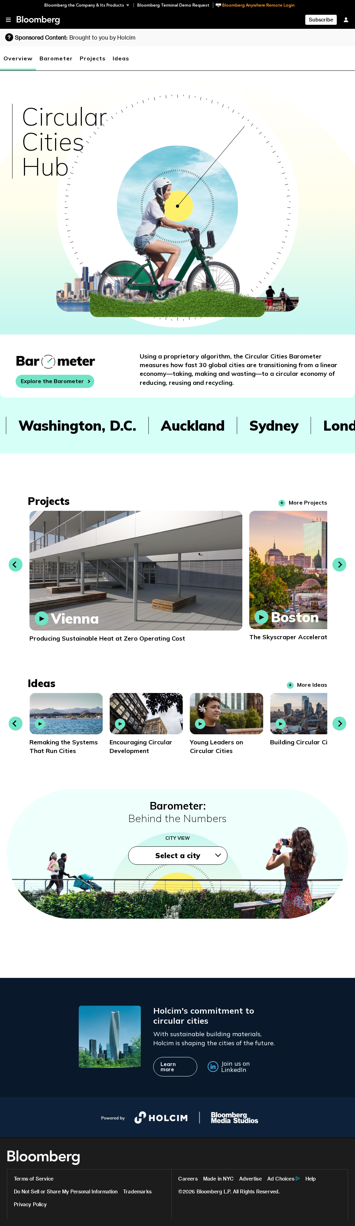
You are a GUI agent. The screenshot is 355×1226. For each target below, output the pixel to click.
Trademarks (137, 1191)
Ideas (121, 58)
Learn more (168, 1067)
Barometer (56, 58)
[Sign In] (346, 19)
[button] (88, 5)
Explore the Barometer (52, 381)
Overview (18, 58)
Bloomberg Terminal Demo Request (173, 5)
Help (310, 1179)
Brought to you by (102, 37)
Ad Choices (280, 1179)
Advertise (250, 1179)
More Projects (308, 502)
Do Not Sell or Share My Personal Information (66, 1191)
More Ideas (312, 684)
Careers (187, 1179)
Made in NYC (218, 1179)
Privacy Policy (30, 1204)
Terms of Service (33, 1179)
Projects (93, 58)
